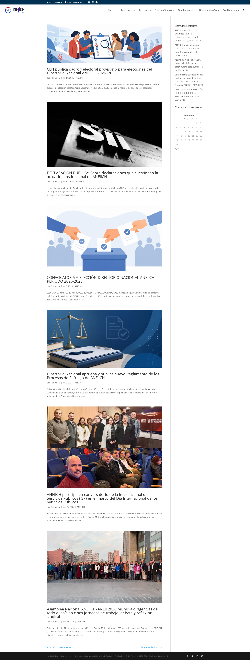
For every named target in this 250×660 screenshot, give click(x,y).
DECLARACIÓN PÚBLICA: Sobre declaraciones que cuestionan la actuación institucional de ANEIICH (102, 174)
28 (193, 140)
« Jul (177, 148)
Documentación (208, 10)
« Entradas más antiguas (59, 647)
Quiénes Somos (163, 10)
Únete (111, 10)
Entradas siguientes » (151, 647)
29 (197, 140)
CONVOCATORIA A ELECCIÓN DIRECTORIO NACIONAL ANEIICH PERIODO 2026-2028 (100, 279)
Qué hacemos (185, 10)
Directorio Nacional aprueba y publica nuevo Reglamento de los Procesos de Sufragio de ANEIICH (103, 375)
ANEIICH (80, 77)
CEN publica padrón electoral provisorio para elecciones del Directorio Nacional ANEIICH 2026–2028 (99, 70)
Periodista (55, 77)
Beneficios (127, 10)
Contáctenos (230, 10)
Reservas (144, 10)
